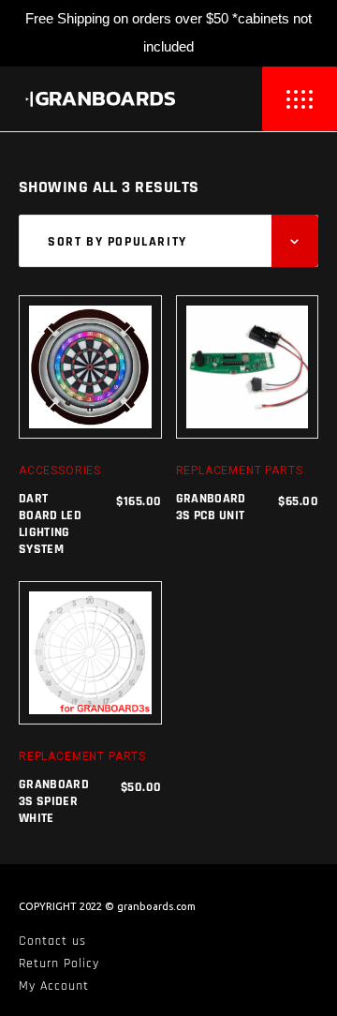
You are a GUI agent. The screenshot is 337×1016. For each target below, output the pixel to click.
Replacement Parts (239, 470)
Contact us (52, 941)
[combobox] (168, 241)
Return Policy (59, 963)
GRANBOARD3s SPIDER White (54, 801)
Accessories (60, 470)
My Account (54, 986)
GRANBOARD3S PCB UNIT (211, 507)
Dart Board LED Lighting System (50, 524)
